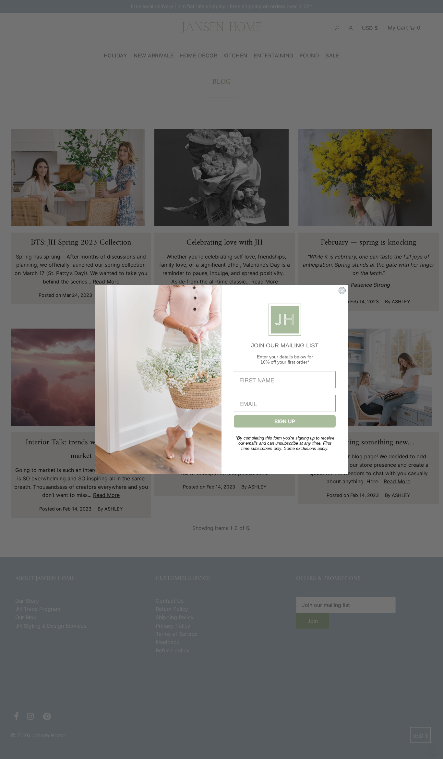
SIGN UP (284, 421)
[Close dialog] (342, 290)
